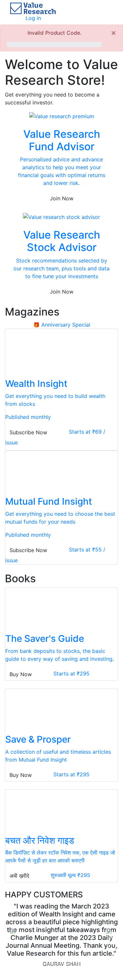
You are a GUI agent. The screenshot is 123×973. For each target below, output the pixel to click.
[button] (13, 931)
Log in (33, 18)
